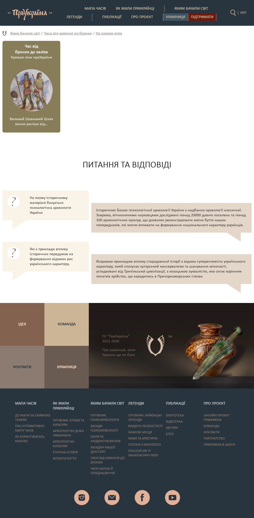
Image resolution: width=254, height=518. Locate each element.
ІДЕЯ (22, 324)
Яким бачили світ (25, 33)
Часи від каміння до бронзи (68, 33)
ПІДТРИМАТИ (202, 17)
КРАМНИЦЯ (66, 367)
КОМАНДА (67, 324)
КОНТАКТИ (22, 367)
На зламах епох (109, 33)
